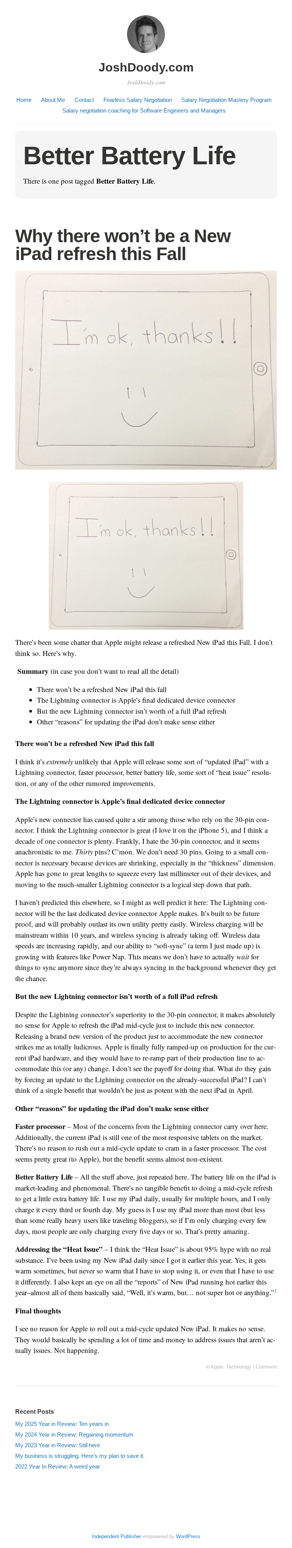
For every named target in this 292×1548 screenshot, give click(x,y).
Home (24, 100)
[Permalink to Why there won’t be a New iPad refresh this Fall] (146, 474)
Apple (217, 1367)
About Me (53, 100)
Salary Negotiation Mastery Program (226, 100)
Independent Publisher (116, 1536)
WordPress (188, 1536)
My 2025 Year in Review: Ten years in (62, 1424)
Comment (266, 1367)
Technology (238, 1367)
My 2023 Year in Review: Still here (57, 1445)
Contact (84, 100)
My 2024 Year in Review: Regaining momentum (74, 1434)
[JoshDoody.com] (146, 54)
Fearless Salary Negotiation (137, 100)
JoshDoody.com (146, 67)
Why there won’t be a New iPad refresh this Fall (122, 245)
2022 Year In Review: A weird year (57, 1466)
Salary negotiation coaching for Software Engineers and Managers (144, 110)
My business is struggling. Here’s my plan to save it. (79, 1456)
